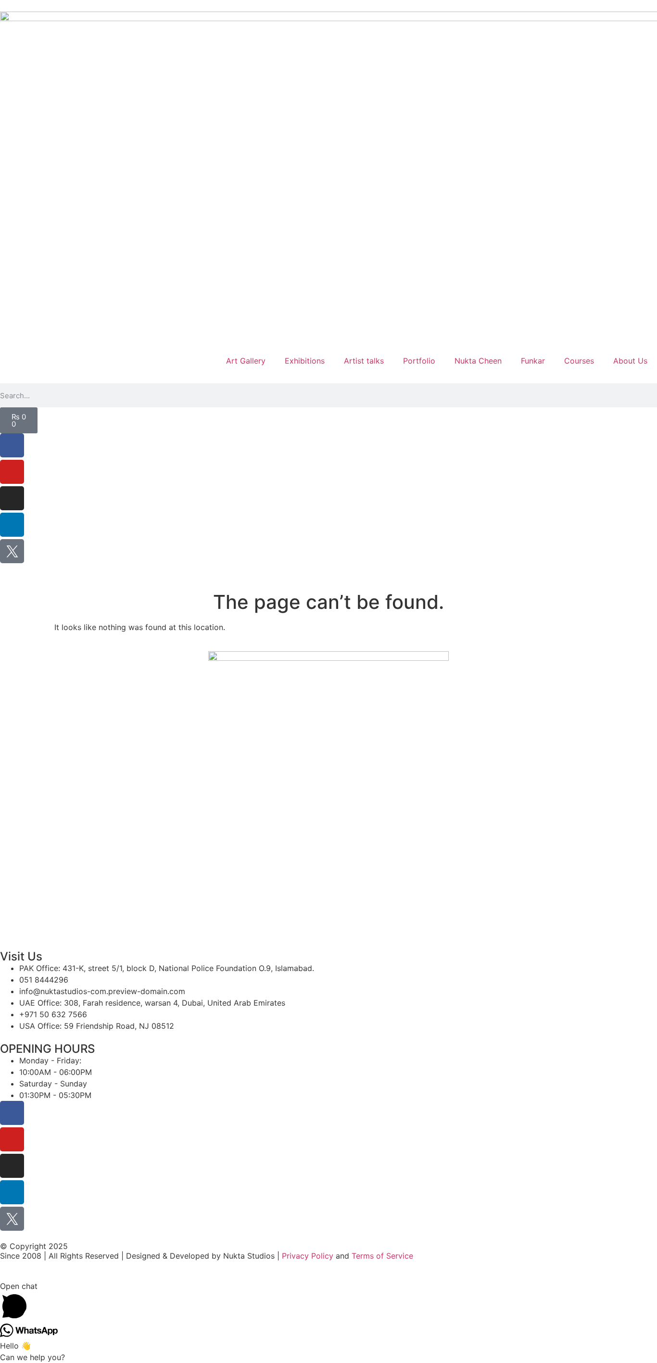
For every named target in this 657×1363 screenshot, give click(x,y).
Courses (579, 361)
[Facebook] (12, 445)
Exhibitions (305, 361)
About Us (630, 361)
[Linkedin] (12, 525)
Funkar (533, 361)
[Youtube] (12, 472)
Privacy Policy (307, 1256)
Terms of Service (382, 1256)
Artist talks (364, 361)
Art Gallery (245, 361)
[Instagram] (12, 498)
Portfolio (419, 361)
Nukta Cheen (478, 361)
